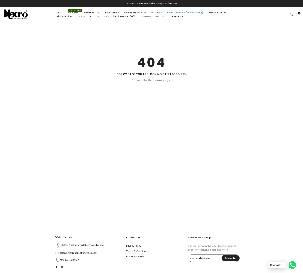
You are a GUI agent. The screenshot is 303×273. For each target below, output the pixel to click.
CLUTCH (94, 16)
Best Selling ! (112, 12)
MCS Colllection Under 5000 (120, 16)
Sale (58, 12)
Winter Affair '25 (217, 12)
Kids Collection (64, 16)
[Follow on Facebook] (56, 267)
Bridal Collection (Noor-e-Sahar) (185, 12)
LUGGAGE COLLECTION (153, 16)
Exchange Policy (135, 256)
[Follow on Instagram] (62, 267)
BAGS (82, 16)
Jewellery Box (178, 16)
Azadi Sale (74, 12)
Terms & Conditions (137, 251)
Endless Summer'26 (135, 12)
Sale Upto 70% (92, 12)
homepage (162, 80)
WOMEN (155, 12)
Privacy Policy (133, 245)
